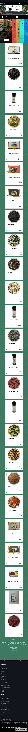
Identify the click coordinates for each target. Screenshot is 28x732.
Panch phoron (11, 462)
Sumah (9, 629)
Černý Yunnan (11, 224)
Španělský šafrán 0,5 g (13, 581)
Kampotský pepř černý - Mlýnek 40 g (14, 367)
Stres (9, 605)
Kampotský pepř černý (13, 343)
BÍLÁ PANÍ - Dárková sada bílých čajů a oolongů (14, 58)
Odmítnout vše (18, 729)
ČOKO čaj (10, 272)
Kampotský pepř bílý (12, 296)
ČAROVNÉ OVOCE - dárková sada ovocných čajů (14, 177)
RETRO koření (11, 534)
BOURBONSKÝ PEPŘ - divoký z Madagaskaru (14, 82)
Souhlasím (24, 729)
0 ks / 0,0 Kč (23, 3)
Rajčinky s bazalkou (13, 510)
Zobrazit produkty (6, 40)
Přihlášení (2, 3)
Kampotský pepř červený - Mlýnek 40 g (14, 415)
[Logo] (14, 8)
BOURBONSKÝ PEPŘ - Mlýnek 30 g (14, 105)
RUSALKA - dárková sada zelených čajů (14, 557)
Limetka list (11, 438)
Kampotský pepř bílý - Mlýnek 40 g (14, 319)
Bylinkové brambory (12, 129)
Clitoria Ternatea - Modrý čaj (14, 248)
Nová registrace (7, 3)
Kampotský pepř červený (13, 391)
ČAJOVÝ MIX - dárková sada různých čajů (14, 153)
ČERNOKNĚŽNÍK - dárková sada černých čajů (14, 201)
